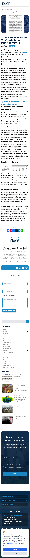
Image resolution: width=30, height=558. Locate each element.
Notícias (5, 350)
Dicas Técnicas (7, 339)
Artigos (12, 46)
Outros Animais (7, 354)
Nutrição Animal (8, 352)
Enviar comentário (9, 311)
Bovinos (5, 333)
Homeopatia (7, 343)
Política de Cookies (12, 543)
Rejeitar (15, 553)
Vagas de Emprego (8, 367)
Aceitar (15, 549)
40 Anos (5, 329)
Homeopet (6, 344)
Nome (4, 280)
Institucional (6, 346)
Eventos (5, 341)
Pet (4, 360)
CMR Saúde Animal (8, 337)
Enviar (15, 474)
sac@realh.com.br (10, 519)
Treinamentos (7, 365)
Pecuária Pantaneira (9, 358)
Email (4, 287)
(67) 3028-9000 (9, 517)
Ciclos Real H (7, 335)
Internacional (7, 348)
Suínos (5, 363)
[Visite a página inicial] (6, 3)
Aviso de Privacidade (19, 469)
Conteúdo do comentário (9, 295)
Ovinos (5, 356)
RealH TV (5, 362)
